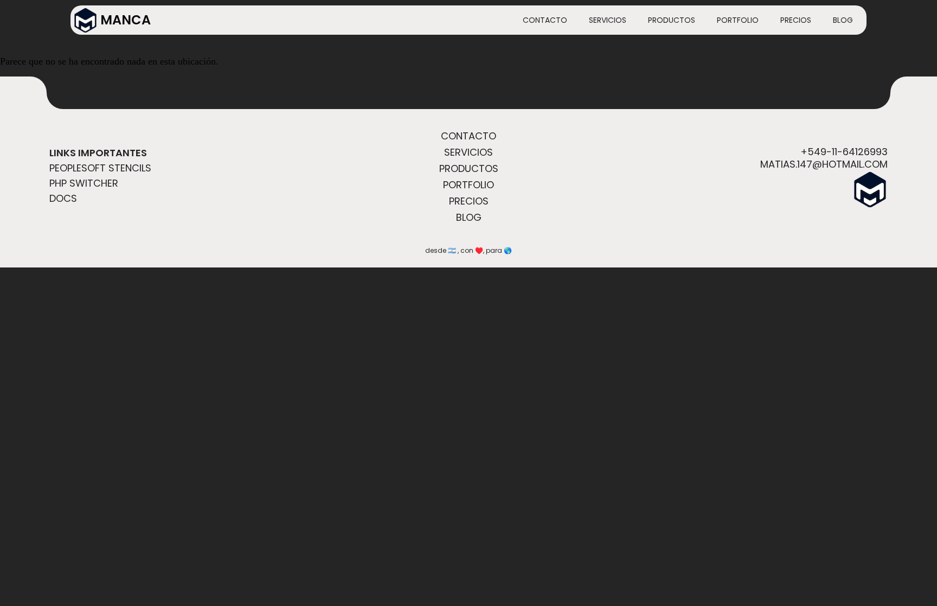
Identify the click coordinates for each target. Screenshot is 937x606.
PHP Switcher (83, 183)
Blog (843, 20)
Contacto (545, 20)
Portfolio (738, 20)
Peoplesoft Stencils (100, 168)
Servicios (607, 20)
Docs (63, 198)
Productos (671, 20)
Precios (795, 20)
